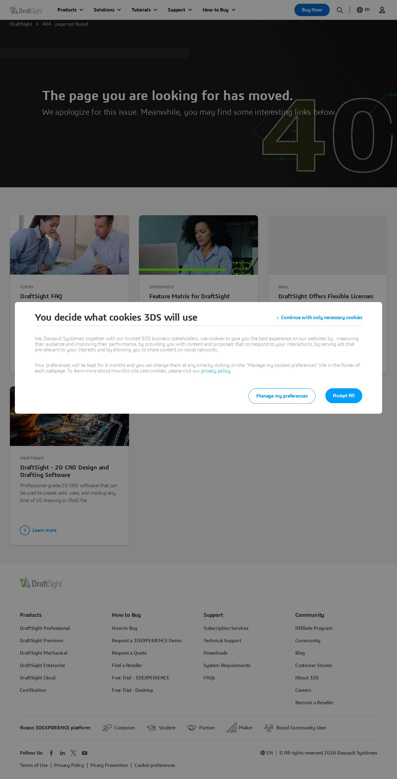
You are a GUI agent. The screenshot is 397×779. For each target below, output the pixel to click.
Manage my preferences (282, 396)
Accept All (344, 395)
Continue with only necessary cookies (321, 317)
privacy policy (215, 370)
